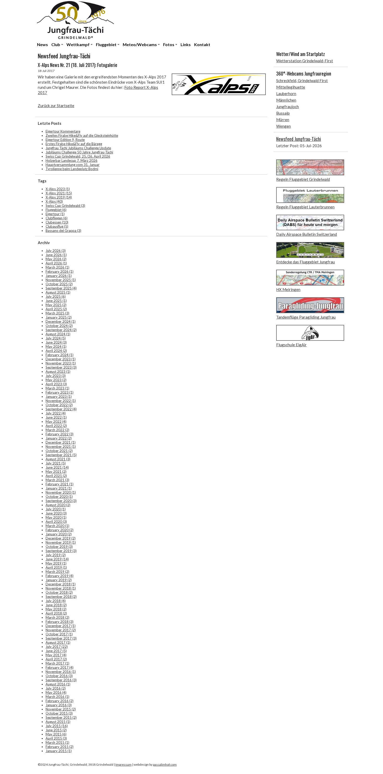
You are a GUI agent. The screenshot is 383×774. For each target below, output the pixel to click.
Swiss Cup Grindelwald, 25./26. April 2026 (78, 156)
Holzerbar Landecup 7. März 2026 (71, 160)
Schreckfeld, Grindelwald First (302, 80)
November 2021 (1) (61, 446)
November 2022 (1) (61, 401)
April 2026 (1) (56, 263)
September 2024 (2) (61, 330)
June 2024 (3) (56, 342)
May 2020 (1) (56, 517)
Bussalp (283, 113)
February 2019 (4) (59, 576)
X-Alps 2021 (59, 193)
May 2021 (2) (56, 471)
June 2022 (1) (56, 417)
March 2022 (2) (57, 430)
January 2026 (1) (59, 276)
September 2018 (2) (61, 597)
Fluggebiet (106, 44)
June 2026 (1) (56, 255)
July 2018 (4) (56, 601)
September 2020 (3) (61, 501)
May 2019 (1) (56, 563)
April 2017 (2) (56, 659)
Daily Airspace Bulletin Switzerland (306, 234)
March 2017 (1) (57, 663)
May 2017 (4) (56, 655)
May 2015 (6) (56, 734)
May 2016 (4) (56, 692)
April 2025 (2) (56, 309)
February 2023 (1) (59, 392)
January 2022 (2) (59, 438)
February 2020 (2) (59, 530)
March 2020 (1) (57, 526)
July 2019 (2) (56, 555)
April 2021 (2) (56, 476)
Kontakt (202, 44)
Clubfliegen (56, 218)
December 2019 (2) (61, 538)
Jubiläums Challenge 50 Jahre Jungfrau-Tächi (79, 152)
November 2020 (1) (61, 492)
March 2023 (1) (57, 388)
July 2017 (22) (57, 647)
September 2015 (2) (61, 717)
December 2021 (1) (61, 442)
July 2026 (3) (56, 251)
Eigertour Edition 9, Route (65, 140)
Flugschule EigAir (291, 344)
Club (55, 44)
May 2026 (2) (56, 259)
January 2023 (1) (59, 396)
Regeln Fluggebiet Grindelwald (303, 179)
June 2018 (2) (56, 605)
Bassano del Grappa (63, 230)
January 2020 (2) (59, 534)
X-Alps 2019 (59, 197)
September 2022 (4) (61, 409)
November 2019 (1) (61, 542)
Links (186, 44)
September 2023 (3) (61, 367)
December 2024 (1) (61, 321)
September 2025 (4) (61, 288)
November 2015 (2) (61, 709)
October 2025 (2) (59, 284)
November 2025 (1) (61, 280)
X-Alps (54, 201)
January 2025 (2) (59, 317)
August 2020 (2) (58, 505)
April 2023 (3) (56, 384)
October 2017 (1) (59, 634)
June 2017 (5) (56, 651)
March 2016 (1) (57, 697)
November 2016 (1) (61, 672)
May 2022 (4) (56, 421)
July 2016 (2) (56, 688)
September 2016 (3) (61, 680)
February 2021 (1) (59, 484)
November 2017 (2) (61, 630)
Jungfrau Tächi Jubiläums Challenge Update (78, 148)
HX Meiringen (288, 289)
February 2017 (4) (59, 667)
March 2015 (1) (57, 742)
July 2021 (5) (56, 463)
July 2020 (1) (56, 509)
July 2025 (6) (56, 296)
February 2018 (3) (59, 622)
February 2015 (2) (59, 747)
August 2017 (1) (58, 642)
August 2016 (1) (58, 684)
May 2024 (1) (56, 346)
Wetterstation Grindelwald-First (304, 60)
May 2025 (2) (56, 305)
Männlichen (286, 100)
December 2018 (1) (61, 584)
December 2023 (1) (61, 359)
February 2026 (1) (59, 271)
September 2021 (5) (61, 455)
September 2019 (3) (61, 551)
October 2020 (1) (59, 496)
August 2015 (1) (58, 722)
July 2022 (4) (56, 413)
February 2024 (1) (59, 355)
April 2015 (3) (56, 738)
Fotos (168, 44)
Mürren (282, 119)
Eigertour (55, 214)
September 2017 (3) (61, 638)
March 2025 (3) (57, 313)
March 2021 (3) (57, 480)
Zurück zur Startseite (56, 105)
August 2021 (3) (58, 459)
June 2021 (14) (57, 467)
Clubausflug (57, 226)
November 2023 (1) (61, 363)
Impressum (123, 764)
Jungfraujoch (287, 106)
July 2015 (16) (57, 726)
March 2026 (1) (57, 267)
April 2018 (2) (56, 613)
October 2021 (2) (59, 451)
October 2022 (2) (59, 405)
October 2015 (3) (59, 713)
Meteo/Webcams (140, 44)
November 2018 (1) (61, 588)
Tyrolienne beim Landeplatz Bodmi (72, 169)
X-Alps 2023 (58, 189)
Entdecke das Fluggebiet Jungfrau (305, 261)
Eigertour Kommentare (63, 131)
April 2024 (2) (56, 351)
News (42, 44)
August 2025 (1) (58, 292)
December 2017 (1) (61, 626)
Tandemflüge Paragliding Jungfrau (306, 317)
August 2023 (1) (58, 371)
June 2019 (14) (57, 559)
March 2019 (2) (57, 571)
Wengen (283, 126)
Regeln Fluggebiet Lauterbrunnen (305, 207)
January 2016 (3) (59, 705)
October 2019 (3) (59, 546)
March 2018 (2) (57, 617)
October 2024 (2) (59, 326)
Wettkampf (78, 44)
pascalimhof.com (165, 764)
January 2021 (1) (59, 488)
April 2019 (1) (56, 567)
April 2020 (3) (56, 521)
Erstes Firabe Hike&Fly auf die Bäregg (74, 144)
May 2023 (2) (56, 380)
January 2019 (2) (59, 580)
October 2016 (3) (59, 676)
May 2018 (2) (56, 609)
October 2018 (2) (59, 592)
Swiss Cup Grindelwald (65, 205)
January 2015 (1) (59, 751)
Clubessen (57, 222)
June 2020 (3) (56, 513)
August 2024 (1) (58, 334)
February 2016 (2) (59, 701)
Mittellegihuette (290, 87)
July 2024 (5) (56, 338)
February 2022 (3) (59, 434)
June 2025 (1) (56, 301)
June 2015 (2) (56, 730)
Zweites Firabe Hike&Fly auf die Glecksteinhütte (82, 135)
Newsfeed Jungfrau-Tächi (298, 138)
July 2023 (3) (56, 376)
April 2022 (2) (56, 426)
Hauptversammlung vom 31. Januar (73, 165)
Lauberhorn (286, 93)
